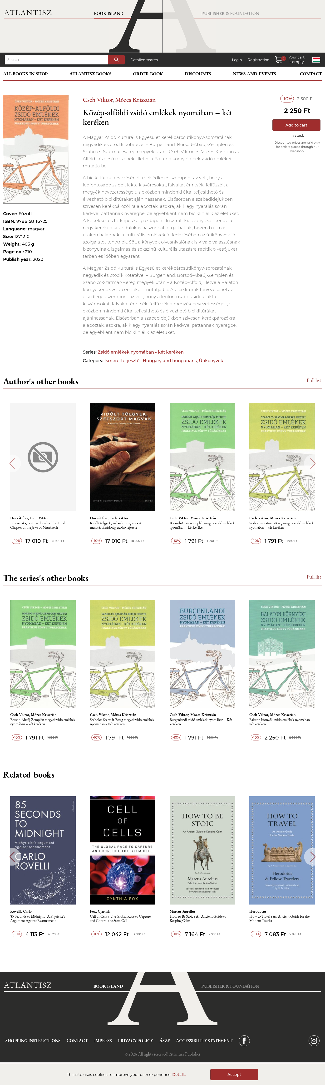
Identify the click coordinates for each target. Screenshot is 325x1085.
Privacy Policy (135, 1040)
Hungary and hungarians (170, 360)
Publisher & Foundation (230, 13)
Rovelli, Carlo (21, 911)
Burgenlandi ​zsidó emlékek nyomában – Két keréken (201, 722)
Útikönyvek (211, 360)
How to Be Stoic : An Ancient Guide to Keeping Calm (198, 918)
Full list (314, 380)
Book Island (108, 13)
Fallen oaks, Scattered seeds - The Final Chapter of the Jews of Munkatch (37, 525)
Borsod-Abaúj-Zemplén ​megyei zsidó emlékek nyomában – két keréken (202, 525)
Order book (148, 74)
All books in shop (25, 74)
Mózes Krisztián (135, 99)
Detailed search (144, 60)
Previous (12, 463)
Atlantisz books (90, 74)
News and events (254, 74)
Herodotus (257, 911)
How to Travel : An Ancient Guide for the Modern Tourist (279, 918)
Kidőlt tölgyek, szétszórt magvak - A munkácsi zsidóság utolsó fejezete (115, 525)
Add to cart (296, 125)
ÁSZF (164, 1040)
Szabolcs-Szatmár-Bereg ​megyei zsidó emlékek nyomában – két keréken (281, 525)
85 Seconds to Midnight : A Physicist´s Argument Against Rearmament (37, 918)
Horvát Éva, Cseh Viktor (29, 518)
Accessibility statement (204, 1040)
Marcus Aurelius (183, 911)
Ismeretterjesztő (122, 360)
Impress (103, 1040)
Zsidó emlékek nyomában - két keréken (141, 352)
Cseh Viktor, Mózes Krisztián (193, 518)
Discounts (198, 74)
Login (237, 60)
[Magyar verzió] (316, 60)
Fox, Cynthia (100, 911)
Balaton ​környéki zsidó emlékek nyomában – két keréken (281, 722)
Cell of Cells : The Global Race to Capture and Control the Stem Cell (120, 918)
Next (313, 463)
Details (179, 1074)
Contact (311, 74)
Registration (258, 60)
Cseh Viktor (98, 99)
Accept (234, 1074)
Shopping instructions (32, 1040)
